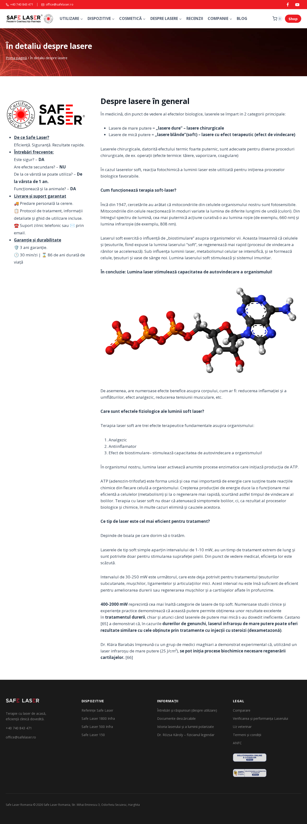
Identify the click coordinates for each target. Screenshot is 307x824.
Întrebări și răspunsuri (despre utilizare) (187, 710)
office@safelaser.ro (59, 4)
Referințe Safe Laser (97, 710)
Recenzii (194, 18)
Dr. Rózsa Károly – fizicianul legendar (185, 734)
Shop (293, 18)
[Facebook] (288, 4)
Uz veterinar (242, 726)
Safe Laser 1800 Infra (98, 718)
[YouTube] (297, 4)
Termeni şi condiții (247, 734)
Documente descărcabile (176, 718)
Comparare (241, 710)
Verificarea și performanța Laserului (260, 718)
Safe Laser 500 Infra (97, 726)
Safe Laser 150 (93, 734)
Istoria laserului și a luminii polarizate (185, 726)
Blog (242, 18)
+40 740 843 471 (21, 4)
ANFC (237, 743)
